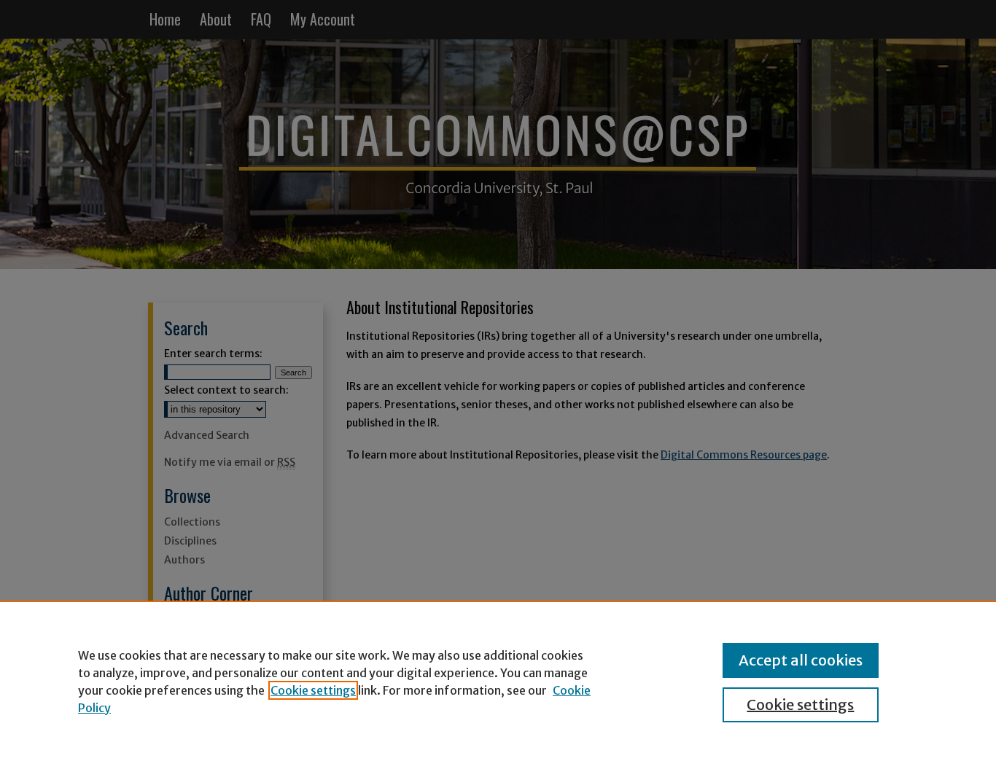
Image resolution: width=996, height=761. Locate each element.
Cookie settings (313, 690)
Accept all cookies (801, 660)
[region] (498, 681)
